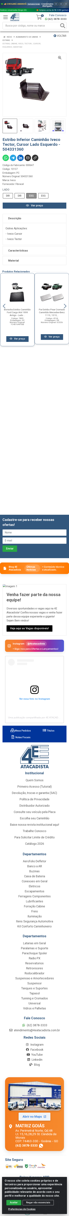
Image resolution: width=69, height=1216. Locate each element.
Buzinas (34, 871)
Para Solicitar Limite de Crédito (34, 837)
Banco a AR (34, 866)
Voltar (61, 35)
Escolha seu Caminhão (34, 818)
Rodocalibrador (34, 973)
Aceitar (14, 1202)
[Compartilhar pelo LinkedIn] (20, 158)
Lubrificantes (34, 901)
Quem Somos (35, 780)
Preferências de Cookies (22, 1209)
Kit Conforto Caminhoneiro (34, 926)
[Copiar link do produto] (35, 158)
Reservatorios (34, 963)
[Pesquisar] (62, 25)
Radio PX (34, 958)
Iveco (13, 180)
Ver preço (36, 205)
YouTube (37, 1054)
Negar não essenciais (38, 1202)
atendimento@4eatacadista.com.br (36, 1030)
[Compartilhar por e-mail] (28, 158)
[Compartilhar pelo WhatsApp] (6, 158)
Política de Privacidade (34, 799)
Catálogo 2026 (34, 843)
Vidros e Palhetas (34, 1008)
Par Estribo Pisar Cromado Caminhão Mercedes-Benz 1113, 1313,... (52, 312)
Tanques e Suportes (34, 988)
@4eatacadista (36, 643)
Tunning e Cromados (34, 998)
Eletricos (34, 886)
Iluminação (34, 916)
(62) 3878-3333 (57, 19)
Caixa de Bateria (34, 876)
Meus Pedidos (22, 730)
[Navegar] (4, 306)
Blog (36, 1064)
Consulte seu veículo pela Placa (34, 812)
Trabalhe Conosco (34, 831)
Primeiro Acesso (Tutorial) (34, 786)
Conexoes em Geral (34, 881)
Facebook (36, 1049)
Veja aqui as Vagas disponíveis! (29, 628)
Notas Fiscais (22, 737)
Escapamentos (34, 891)
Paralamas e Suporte (34, 948)
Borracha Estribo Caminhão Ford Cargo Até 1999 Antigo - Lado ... (17, 312)
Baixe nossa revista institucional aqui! (34, 824)
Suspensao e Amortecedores (34, 978)
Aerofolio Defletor (34, 861)
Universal (34, 1003)
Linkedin (36, 1059)
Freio (34, 911)
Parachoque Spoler (34, 953)
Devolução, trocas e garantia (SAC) (34, 793)
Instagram (37, 1044)
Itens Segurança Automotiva (34, 921)
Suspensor (34, 983)
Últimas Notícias (31, 568)
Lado (6, 189)
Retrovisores (34, 968)
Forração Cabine (34, 906)
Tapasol (34, 993)
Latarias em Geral (34, 943)
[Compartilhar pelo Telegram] (13, 158)
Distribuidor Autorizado (34, 805)
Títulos (50, 730)
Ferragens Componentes (34, 896)
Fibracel (20, 184)
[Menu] (6, 17)
